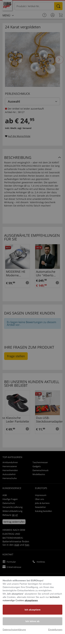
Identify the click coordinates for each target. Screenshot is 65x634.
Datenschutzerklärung (14, 629)
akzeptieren (31, 600)
